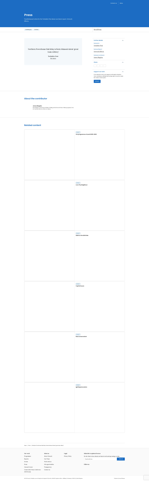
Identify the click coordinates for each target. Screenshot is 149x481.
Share (95, 62)
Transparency (48, 467)
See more (53, 58)
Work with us (47, 461)
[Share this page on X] (98, 65)
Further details (98, 40)
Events (26, 461)
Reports (26, 459)
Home (25, 445)
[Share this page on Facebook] (104, 65)
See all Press (97, 29)
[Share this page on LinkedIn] (101, 65)
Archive (36, 29)
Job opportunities (49, 464)
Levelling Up (28, 29)
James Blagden (98, 57)
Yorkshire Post (98, 45)
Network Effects (99, 51)
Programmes (27, 456)
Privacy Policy (67, 456)
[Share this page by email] (95, 65)
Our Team (47, 459)
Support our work (99, 72)
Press (29, 445)
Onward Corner (28, 467)
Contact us (113, 3)
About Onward (48, 456)
